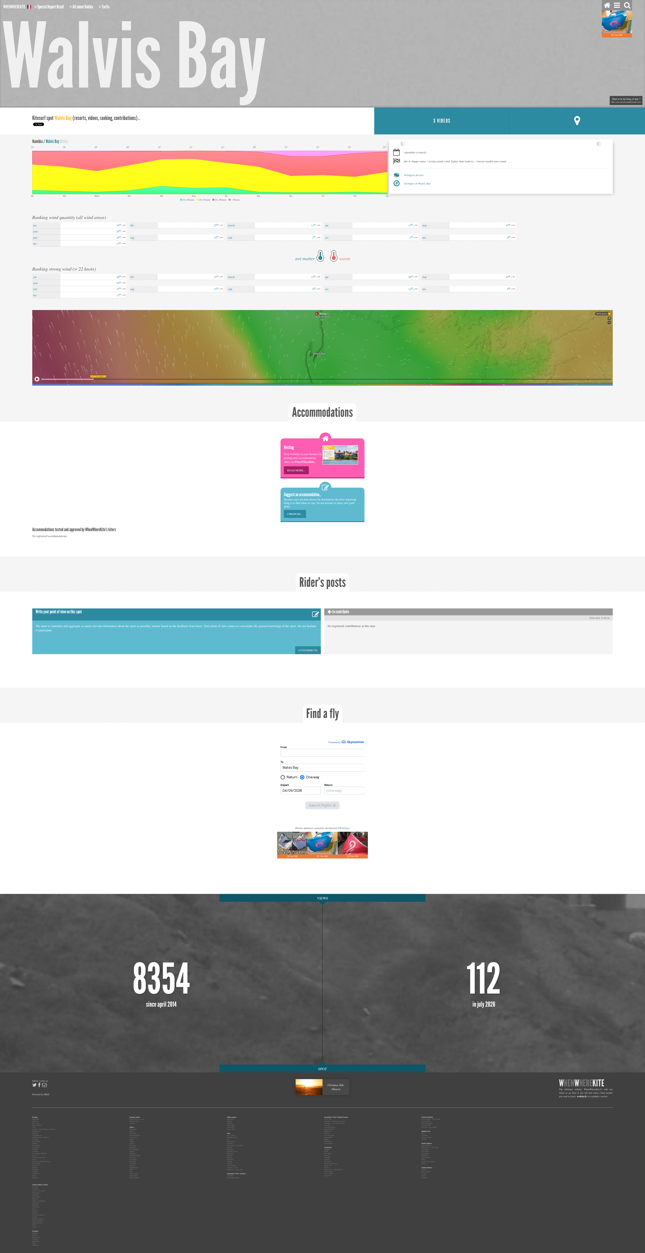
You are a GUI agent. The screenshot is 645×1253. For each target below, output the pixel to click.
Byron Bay (328, 1119)
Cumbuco (424, 1178)
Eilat (423, 1133)
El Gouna (133, 1145)
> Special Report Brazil (49, 7)
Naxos (34, 1155)
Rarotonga (35, 1241)
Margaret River (329, 1129)
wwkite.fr (582, 1096)
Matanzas (35, 1205)
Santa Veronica (37, 1223)
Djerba (132, 1143)
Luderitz (132, 1165)
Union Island (328, 1174)
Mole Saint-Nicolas (330, 1163)
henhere (581, 1083)
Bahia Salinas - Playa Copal (430, 1119)
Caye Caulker (426, 1121)
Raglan (326, 1139)
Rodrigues (230, 1119)
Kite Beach (425, 1151)
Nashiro (229, 1157)
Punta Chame (426, 1125)
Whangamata (328, 1143)
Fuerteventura (36, 1135)
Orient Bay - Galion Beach (333, 1169)
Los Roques (36, 1197)
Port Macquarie (329, 1135)
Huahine (35, 1233)
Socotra (423, 1139)
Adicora (424, 1169)
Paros (34, 1159)
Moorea (34, 1235)
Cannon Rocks (134, 1135)
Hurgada (132, 1153)
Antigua (327, 1149)
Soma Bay (230, 1127)
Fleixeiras (35, 1189)
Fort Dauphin (134, 1149)
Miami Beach (426, 1157)
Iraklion (34, 1143)
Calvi (34, 1127)
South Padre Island (427, 1161)
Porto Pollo (36, 1163)
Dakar (131, 1139)
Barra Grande (425, 1172)
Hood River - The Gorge (429, 1147)
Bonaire (326, 1155)
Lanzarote (35, 1147)
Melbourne (327, 1131)
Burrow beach (36, 1125)
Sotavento (35, 1174)
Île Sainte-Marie (135, 1155)
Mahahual (424, 1155)
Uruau (34, 1227)
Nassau (326, 1167)
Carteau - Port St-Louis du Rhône (43, 1129)
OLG (46, 1094)
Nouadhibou (134, 1167)
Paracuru (35, 1211)
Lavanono (133, 1161)
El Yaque (35, 1187)
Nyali (131, 1169)
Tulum (423, 1163)
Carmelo (424, 1174)
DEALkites (344, 828)
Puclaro (34, 1217)
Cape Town (133, 1137)
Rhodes (34, 1167)
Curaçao (327, 1159)
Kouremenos (36, 1145)
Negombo (230, 1159)
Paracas (34, 1209)
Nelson (326, 1133)
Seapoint (35, 1172)
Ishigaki (229, 1147)
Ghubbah (424, 1135)
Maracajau (35, 1203)
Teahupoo (35, 1245)
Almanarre (35, 1119)
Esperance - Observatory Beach (334, 1121)
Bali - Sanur (231, 1135)
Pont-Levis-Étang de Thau (41, 1161)
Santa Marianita (37, 1221)
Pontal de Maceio (38, 1215)
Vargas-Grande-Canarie (137, 1119)
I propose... (295, 514)
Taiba (34, 1225)
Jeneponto (230, 1149)
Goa (228, 1139)
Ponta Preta (133, 1176)
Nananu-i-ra (36, 1237)
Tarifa (34, 1176)
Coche (423, 1176)
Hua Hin (230, 1143)
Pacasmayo (36, 1207)
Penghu (229, 1161)
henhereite (14, 7)
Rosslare (35, 1169)
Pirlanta (229, 1163)
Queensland (328, 1137)
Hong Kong (231, 1141)
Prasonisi (35, 1165)
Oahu (423, 1159)
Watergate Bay (134, 1121)
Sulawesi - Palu (232, 1167)
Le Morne (133, 1163)
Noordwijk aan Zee (38, 1157)
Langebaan (133, 1159)
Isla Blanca (425, 1149)
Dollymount (36, 1131)
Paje (131, 1172)
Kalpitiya (230, 1153)
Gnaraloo (327, 1125)
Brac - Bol (35, 1123)
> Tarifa (104, 7)
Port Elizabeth (134, 1178)
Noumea (35, 1239)
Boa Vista (133, 1133)
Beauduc (35, 1121)
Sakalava (230, 1123)
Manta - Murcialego (39, 1201)
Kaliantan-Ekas (232, 1151)
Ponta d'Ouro (134, 1174)
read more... (296, 470)
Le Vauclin (327, 1161)
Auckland (230, 1176)
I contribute (307, 650)
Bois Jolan (327, 1153)
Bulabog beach (232, 1137)
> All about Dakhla (81, 7)
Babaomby (133, 1129)
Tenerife (34, 1178)
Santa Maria (231, 1125)
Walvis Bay (231, 1129)
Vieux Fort (327, 1176)
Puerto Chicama (37, 1219)
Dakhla (132, 1141)
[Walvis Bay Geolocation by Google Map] (577, 121)
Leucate (34, 1149)
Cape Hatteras (426, 1145)
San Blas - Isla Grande (429, 1127)
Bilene (132, 1131)
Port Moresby (231, 1165)
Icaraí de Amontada (38, 1191)
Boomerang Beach (233, 1178)
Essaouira (133, 1147)
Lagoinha (35, 1195)
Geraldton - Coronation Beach (334, 1123)
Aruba (326, 1151)
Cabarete (327, 1157)
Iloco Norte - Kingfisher (235, 1145)
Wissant (132, 1123)
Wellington (328, 1141)
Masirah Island (426, 1137)
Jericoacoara (36, 1193)
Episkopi (35, 1133)
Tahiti (34, 1243)
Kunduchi (133, 1157)
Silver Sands (328, 1172)
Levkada (35, 1151)
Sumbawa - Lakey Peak (235, 1169)
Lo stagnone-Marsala (39, 1153)
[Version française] (29, 7)
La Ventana (425, 1153)
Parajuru (35, 1213)
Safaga (229, 1121)
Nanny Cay (328, 1165)
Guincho (35, 1139)
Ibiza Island (36, 1141)
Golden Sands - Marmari (40, 1137)
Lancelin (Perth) (329, 1127)
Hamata (132, 1151)
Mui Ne (229, 1155)
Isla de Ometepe (426, 1123)
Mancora (35, 1199)
